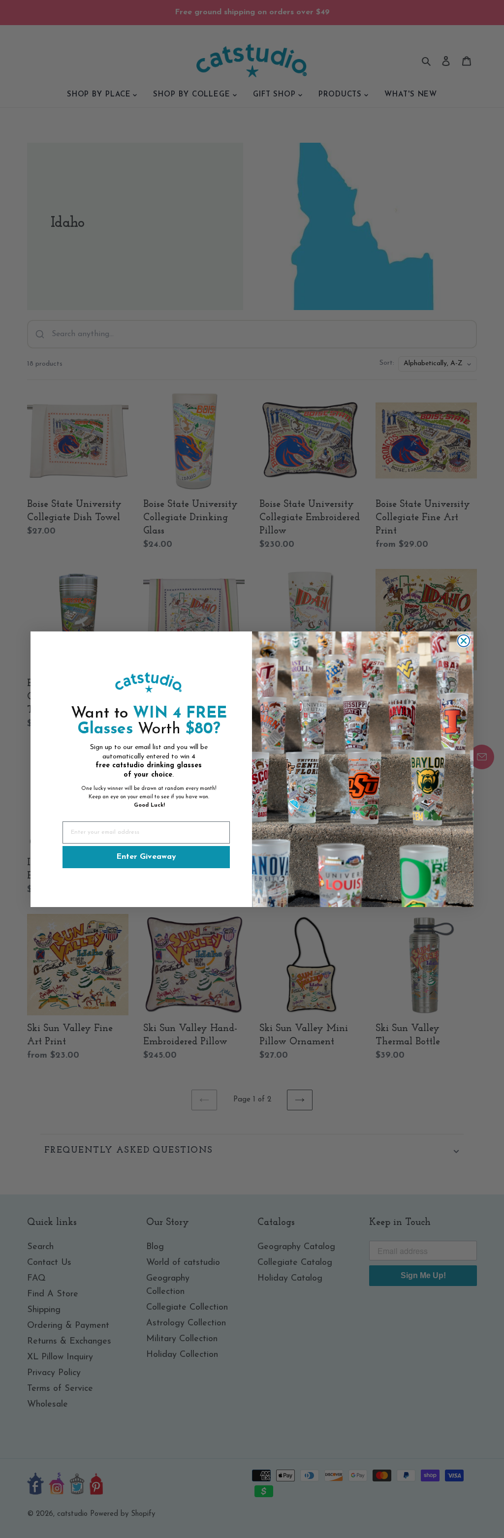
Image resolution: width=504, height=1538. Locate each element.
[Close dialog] (464, 641)
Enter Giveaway (146, 857)
